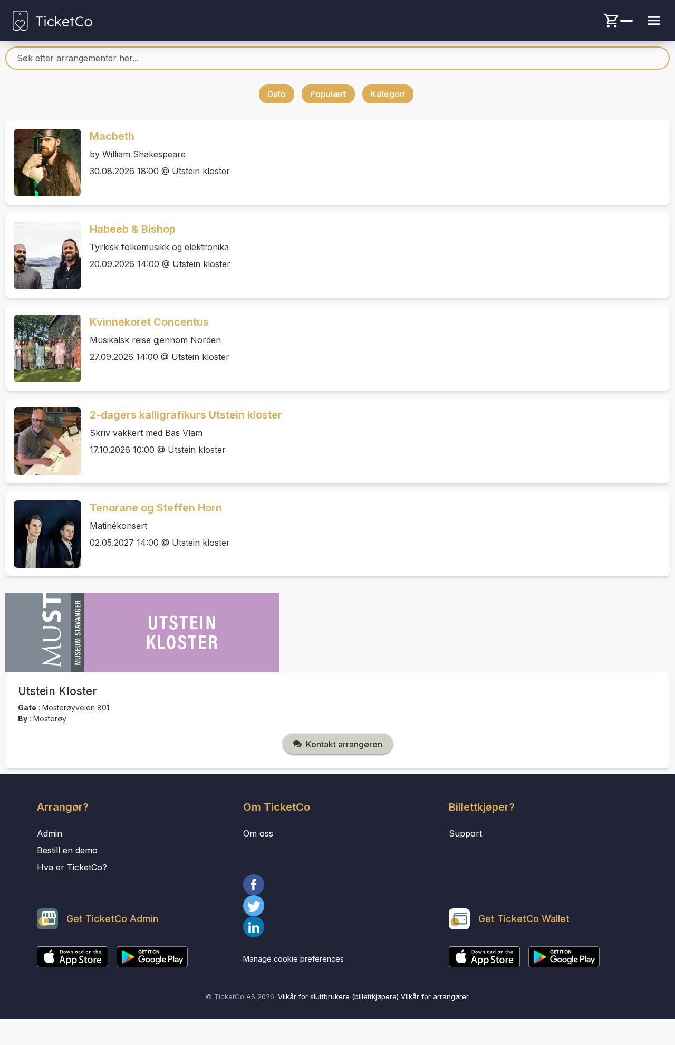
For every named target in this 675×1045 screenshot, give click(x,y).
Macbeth (112, 136)
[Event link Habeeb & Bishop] (43, 255)
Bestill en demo (67, 850)
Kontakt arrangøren (344, 744)
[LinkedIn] (337, 926)
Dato (276, 94)
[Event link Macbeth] (43, 162)
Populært (328, 94)
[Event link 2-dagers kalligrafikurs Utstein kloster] (43, 441)
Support (465, 833)
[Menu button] (654, 20)
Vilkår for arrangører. (435, 996)
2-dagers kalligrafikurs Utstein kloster (186, 414)
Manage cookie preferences (293, 958)
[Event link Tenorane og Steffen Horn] (43, 534)
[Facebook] (337, 884)
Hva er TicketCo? (72, 867)
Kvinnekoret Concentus (149, 322)
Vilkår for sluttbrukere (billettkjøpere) (338, 996)
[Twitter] (337, 905)
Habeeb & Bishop (133, 229)
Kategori (388, 94)
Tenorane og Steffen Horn (156, 507)
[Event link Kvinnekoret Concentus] (43, 348)
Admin (49, 833)
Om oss (258, 833)
